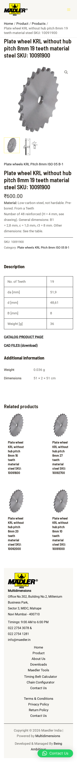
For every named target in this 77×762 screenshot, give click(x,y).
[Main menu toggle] (68, 9)
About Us (38, 659)
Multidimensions (47, 736)
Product (39, 653)
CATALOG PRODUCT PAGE (23, 337)
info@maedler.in (19, 640)
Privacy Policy (38, 704)
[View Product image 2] (30, 146)
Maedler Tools (38, 670)
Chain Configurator (40, 682)
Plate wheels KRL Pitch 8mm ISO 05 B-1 (34, 164)
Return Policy (38, 710)
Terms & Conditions (38, 699)
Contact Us (38, 688)
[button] (66, 72)
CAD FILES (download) (21, 345)
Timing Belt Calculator (40, 677)
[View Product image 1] (12, 145)
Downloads (38, 664)
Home (38, 647)
